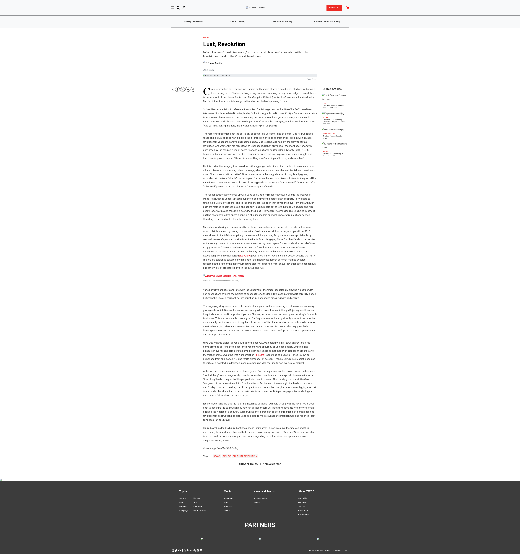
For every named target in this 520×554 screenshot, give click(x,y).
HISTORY (326, 151)
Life (181, 502)
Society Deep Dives (193, 21)
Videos (227, 510)
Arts (195, 502)
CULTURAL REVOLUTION (245, 456)
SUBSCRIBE (334, 8)
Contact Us (303, 514)
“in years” (260, 354)
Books (227, 502)
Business (183, 506)
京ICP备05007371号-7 (340, 551)
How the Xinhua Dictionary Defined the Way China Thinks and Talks (334, 122)
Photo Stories (200, 510)
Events (257, 502)
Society (182, 498)
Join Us (301, 506)
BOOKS (206, 38)
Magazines (228, 498)
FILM (324, 103)
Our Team (302, 502)
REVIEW (227, 456)
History (197, 498)
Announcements (261, 498)
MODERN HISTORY (329, 133)
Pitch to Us (303, 510)
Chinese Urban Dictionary (327, 21)
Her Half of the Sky (282, 21)
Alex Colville (216, 63)
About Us (302, 498)
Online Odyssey (238, 21)
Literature (198, 506)
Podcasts (228, 506)
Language (183, 510)
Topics (183, 491)
